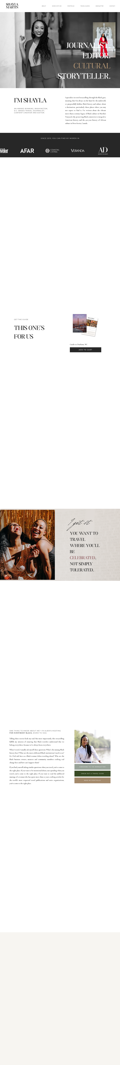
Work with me (57, 6)
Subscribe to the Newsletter (92, 767)
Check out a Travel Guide (92, 773)
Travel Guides (85, 6)
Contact (112, 6)
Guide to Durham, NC (78, 344)
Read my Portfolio (92, 780)
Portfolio (71, 6)
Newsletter (100, 6)
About (44, 6)
